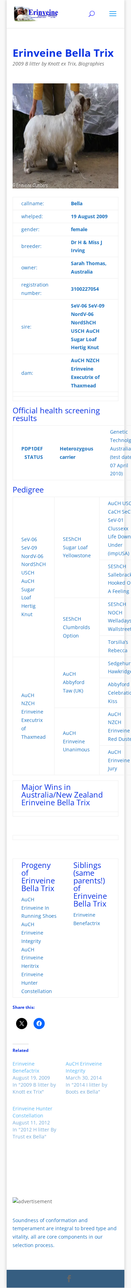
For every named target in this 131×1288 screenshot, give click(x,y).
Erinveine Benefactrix (26, 1067)
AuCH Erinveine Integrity (84, 1067)
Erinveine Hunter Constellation (32, 1112)
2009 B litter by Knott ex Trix (44, 63)
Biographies (91, 63)
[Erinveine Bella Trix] (66, 135)
